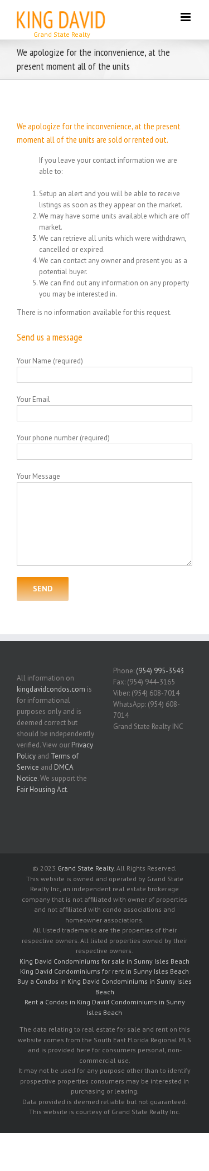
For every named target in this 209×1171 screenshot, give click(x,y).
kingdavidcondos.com (51, 689)
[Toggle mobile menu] (186, 17)
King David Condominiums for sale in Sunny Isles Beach (104, 961)
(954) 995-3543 (160, 671)
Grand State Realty (85, 868)
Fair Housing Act (42, 789)
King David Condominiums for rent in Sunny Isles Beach (104, 971)
